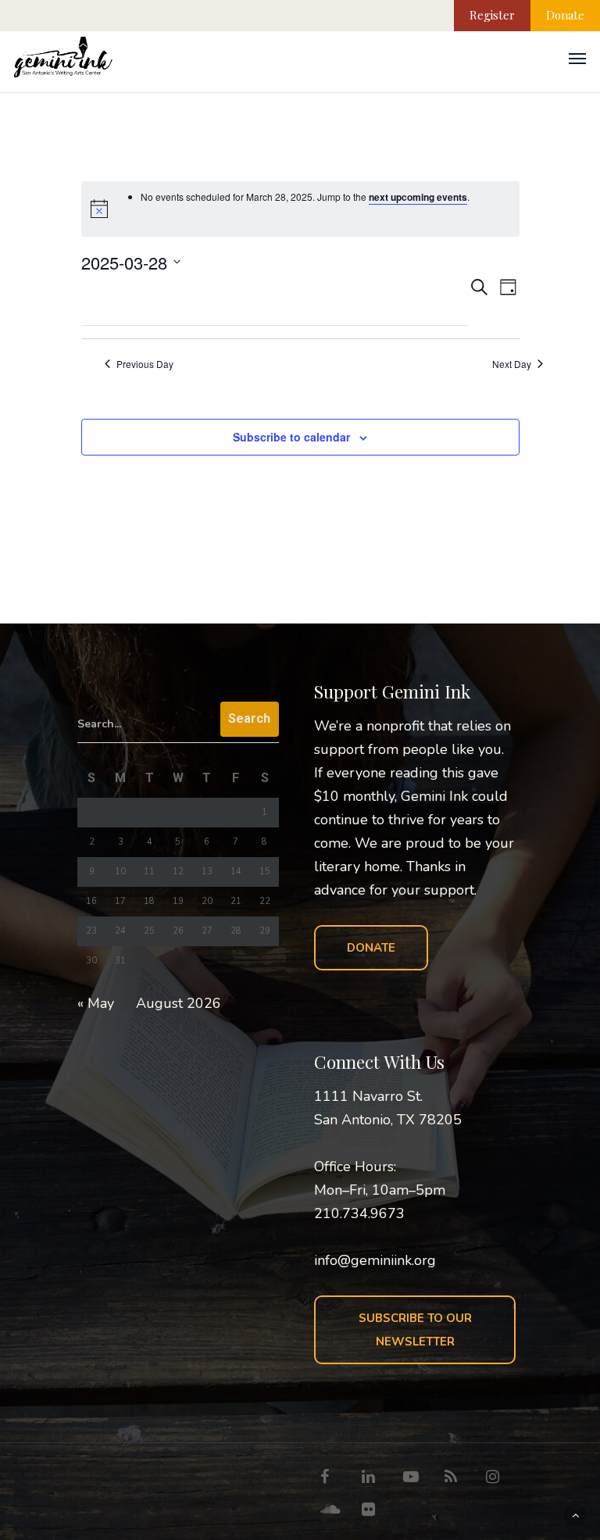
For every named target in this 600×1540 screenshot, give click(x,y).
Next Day (511, 364)
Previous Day (144, 364)
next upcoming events (418, 197)
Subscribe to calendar (291, 437)
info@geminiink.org (375, 1260)
